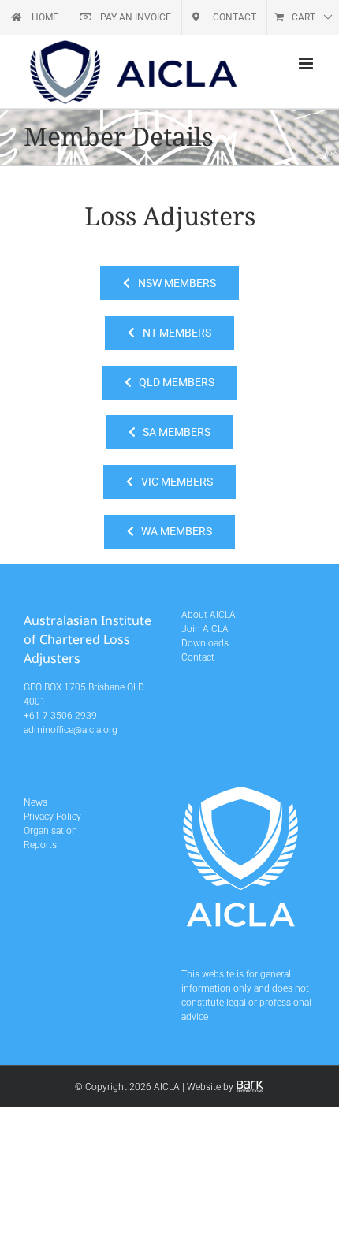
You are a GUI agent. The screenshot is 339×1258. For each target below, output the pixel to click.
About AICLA (208, 614)
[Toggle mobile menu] (307, 63)
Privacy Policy (52, 816)
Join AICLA (205, 629)
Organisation (50, 830)
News (35, 802)
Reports (40, 844)
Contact (197, 657)
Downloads (205, 643)
